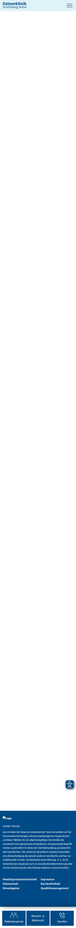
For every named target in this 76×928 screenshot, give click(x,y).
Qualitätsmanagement (55, 888)
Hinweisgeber (11, 888)
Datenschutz (10, 884)
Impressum (47, 879)
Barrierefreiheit (50, 884)
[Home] (16, 5)
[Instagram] (5, 897)
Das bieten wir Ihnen (19, 298)
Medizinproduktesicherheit (20, 879)
